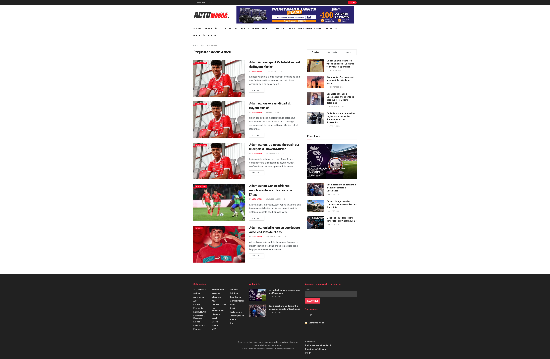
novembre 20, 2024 (273, 199)
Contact (213, 36)
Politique (240, 28)
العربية (352, 2)
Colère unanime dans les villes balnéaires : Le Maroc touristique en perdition (340, 63)
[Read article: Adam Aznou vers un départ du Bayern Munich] (219, 119)
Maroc (215, 322)
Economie (253, 28)
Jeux (214, 301)
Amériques (198, 297)
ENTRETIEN (331, 28)
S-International (237, 301)
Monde (215, 325)
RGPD (308, 353)
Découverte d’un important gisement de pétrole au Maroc (340, 80)
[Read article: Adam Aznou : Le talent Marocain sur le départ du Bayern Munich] (219, 161)
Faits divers (199, 325)
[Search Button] (355, 32)
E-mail (307, 290)
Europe (196, 322)
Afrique (196, 293)
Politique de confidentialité (318, 345)
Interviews (216, 297)
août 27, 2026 (316, 176)
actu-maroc (257, 71)
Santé (232, 304)
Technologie (236, 312)
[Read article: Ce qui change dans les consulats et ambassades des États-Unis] (315, 206)
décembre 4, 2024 (272, 153)
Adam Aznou (212, 45)
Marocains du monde (309, 28)
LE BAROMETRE (219, 304)
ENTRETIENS (199, 312)
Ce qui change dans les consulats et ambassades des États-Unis (341, 204)
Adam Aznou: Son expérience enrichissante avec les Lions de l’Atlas (270, 190)
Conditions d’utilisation (316, 349)
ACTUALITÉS (211, 28)
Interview (216, 293)
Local (214, 318)
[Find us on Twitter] (311, 315)
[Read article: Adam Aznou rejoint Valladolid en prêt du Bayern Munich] (219, 78)
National (234, 289)
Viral (232, 323)
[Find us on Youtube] (316, 315)
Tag (202, 45)
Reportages (235, 297)
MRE (214, 329)
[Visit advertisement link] (295, 15)
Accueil (197, 28)
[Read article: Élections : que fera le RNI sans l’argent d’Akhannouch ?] (315, 222)
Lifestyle (279, 28)
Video (292, 28)
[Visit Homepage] (211, 14)
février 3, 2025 (271, 71)
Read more (258, 90)
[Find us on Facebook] (306, 315)
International (218, 289)
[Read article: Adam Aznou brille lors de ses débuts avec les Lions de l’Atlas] (219, 244)
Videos (233, 319)
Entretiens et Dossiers (199, 317)
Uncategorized (237, 316)
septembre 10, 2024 (273, 237)
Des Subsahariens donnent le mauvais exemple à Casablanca (341, 187)
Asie (195, 301)
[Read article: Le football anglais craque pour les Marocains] (332, 161)
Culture (226, 28)
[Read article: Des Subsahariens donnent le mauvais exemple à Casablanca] (315, 189)
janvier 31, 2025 (272, 112)
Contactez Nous (316, 323)
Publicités (199, 36)
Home (195, 45)
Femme (197, 329)
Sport (265, 28)
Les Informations (218, 309)
